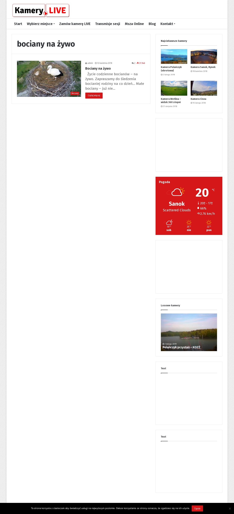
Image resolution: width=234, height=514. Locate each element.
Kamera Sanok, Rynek (203, 67)
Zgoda (197, 508)
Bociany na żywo (98, 68)
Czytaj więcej (94, 95)
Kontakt (167, 24)
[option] (189, 332)
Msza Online (134, 24)
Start (18, 24)
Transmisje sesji (107, 24)
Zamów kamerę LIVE (74, 24)
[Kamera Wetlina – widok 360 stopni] (174, 88)
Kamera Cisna (198, 99)
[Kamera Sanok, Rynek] (204, 56)
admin (90, 63)
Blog (152, 24)
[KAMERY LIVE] (41, 10)
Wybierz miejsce (40, 24)
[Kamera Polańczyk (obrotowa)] (174, 56)
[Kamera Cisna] (204, 88)
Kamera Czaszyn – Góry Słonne (184, 347)
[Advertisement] (189, 145)
